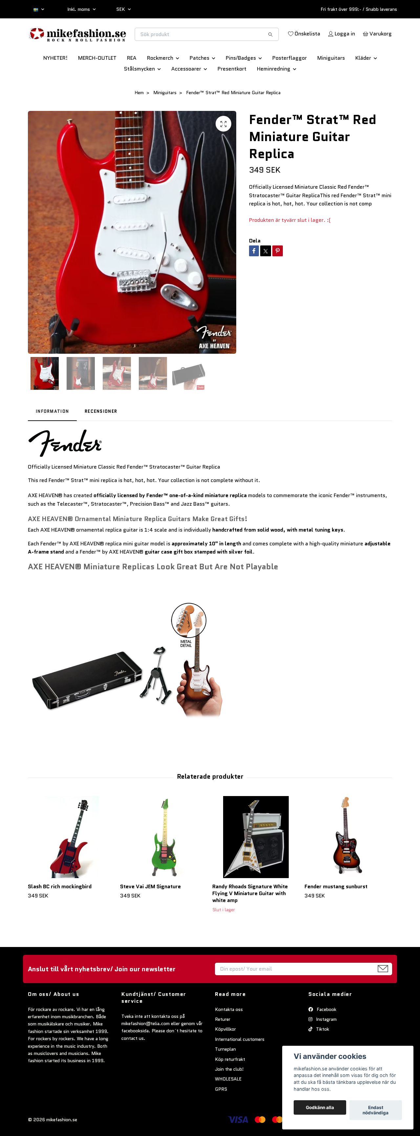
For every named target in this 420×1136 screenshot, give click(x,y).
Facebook (325, 1032)
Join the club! (229, 1092)
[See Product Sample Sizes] (126, 683)
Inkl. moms (79, 9)
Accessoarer (186, 91)
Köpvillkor (225, 1052)
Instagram (326, 1042)
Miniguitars (331, 81)
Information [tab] (52, 434)
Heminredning (273, 91)
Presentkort (232, 91)
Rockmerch (160, 81)
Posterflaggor (289, 81)
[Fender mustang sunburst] (348, 860)
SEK (121, 9)
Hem (139, 115)
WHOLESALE (228, 1102)
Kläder (363, 81)
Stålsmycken (139, 91)
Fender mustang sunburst (336, 909)
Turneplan (225, 1072)
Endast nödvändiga (375, 1110)
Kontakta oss (229, 1032)
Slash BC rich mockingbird (60, 909)
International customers (239, 1062)
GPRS (221, 1112)
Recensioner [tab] (101, 434)
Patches (199, 81)
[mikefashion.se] (119, 41)
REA (131, 81)
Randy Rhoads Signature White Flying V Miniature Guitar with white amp (250, 916)
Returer (222, 1042)
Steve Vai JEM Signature (150, 909)
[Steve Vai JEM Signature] (163, 860)
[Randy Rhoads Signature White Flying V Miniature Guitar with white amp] (256, 860)
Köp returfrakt (230, 1082)
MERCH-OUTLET (97, 81)
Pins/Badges (241, 81)
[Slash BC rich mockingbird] (71, 860)
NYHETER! (55, 81)
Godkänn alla (320, 1107)
